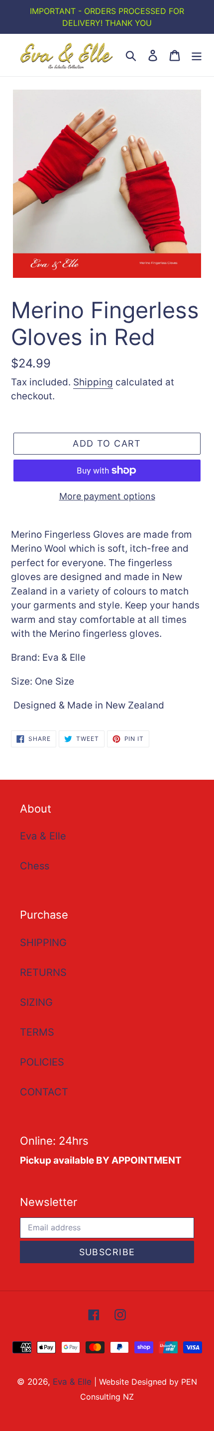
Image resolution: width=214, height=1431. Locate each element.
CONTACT (44, 1092)
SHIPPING (43, 943)
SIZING (36, 1002)
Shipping (93, 382)
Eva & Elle (43, 836)
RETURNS (43, 972)
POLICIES (42, 1062)
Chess (34, 866)
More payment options (107, 496)
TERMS (37, 1032)
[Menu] (197, 54)
